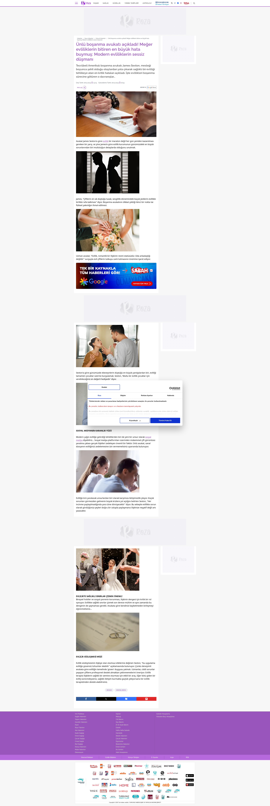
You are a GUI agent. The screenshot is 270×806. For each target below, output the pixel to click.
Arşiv (172, 757)
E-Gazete (154, 757)
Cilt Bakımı (119, 719)
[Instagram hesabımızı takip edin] (181, 3)
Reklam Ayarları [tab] (147, 395)
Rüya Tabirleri (79, 727)
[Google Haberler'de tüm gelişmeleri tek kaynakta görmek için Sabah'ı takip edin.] (116, 277)
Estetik (118, 727)
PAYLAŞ (79, 87)
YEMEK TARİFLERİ (131, 3)
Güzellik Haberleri (81, 722)
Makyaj (118, 716)
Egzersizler (119, 741)
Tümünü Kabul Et (165, 420)
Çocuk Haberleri (121, 738)
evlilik (105, 141)
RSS (187, 757)
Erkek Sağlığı (79, 736)
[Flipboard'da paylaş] (146, 699)
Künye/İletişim (133, 757)
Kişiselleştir (133, 420)
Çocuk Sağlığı (80, 738)
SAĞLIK (106, 3)
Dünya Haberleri (80, 747)
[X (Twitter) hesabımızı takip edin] (172, 3)
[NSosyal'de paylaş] (126, 699)
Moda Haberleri (80, 749)
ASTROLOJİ (147, 3)
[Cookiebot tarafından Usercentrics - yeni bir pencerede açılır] (171, 388)
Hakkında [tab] (170, 395)
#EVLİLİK (109, 690)
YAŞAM (96, 3)
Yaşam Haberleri (80, 719)
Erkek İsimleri (120, 747)
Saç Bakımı (120, 722)
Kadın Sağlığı (79, 733)
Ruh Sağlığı (79, 744)
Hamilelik (119, 733)
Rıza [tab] (99, 395)
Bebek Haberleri (121, 736)
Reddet (104, 387)
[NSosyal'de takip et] (178, 3)
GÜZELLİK (116, 3)
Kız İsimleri (119, 749)
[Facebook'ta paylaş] (86, 699)
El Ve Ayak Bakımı (122, 725)
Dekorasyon (79, 752)
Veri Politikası (79, 714)
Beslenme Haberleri (123, 744)
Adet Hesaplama (122, 752)
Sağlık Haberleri (80, 716)
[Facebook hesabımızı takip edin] (175, 3)
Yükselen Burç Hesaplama (165, 716)
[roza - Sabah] (86, 3)
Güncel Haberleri (101, 38)
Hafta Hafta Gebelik (123, 730)
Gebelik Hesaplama (163, 714)
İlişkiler (118, 714)
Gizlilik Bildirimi (110, 757)
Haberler (79, 38)
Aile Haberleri (79, 730)
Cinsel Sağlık (79, 741)
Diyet (77, 725)
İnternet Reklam (87, 757)
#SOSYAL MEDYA (121, 690)
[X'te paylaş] (106, 699)
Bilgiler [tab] (123, 395)
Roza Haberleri (89, 38)
